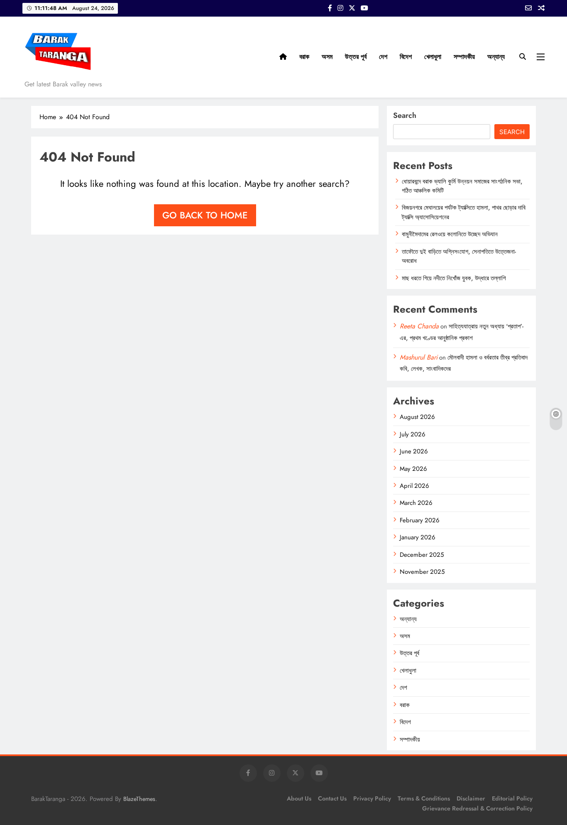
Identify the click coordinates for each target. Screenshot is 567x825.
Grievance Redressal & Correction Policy (477, 808)
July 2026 (412, 434)
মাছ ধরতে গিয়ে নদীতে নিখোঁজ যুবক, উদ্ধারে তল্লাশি (454, 278)
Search (404, 115)
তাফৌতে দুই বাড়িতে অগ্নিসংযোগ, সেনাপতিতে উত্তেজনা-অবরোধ (459, 256)
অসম (327, 56)
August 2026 (417, 416)
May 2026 (413, 468)
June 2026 (414, 451)
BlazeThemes (139, 799)
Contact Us (332, 798)
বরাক (304, 56)
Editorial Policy (512, 798)
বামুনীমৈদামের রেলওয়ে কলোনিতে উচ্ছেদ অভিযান (450, 234)
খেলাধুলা (432, 56)
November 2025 (422, 571)
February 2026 (420, 520)
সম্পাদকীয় (464, 56)
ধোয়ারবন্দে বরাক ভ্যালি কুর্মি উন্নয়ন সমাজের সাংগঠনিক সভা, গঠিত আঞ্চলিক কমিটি (462, 186)
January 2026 (417, 537)
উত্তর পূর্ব (356, 56)
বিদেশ (406, 56)
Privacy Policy (372, 798)
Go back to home (205, 215)
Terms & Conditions (424, 798)
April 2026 (414, 485)
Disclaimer (471, 798)
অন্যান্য (496, 56)
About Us (299, 798)
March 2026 (416, 502)
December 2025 (422, 554)
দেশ (383, 56)
